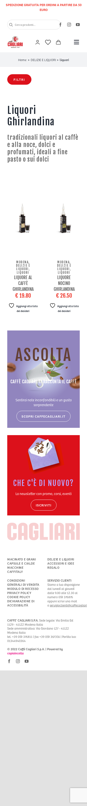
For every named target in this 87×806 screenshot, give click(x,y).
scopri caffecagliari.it (43, 416)
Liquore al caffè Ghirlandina (23, 283)
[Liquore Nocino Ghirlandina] (64, 219)
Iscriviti (43, 505)
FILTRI (19, 79)
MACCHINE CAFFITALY (15, 570)
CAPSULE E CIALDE (21, 563)
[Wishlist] (48, 42)
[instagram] (69, 25)
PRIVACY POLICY (19, 593)
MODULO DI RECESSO (23, 589)
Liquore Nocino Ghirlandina (64, 283)
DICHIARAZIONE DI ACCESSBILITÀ (20, 603)
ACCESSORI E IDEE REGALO (60, 565)
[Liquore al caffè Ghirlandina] (23, 219)
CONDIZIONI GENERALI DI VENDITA (23, 582)
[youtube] (78, 25)
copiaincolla (15, 653)
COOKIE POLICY (18, 597)
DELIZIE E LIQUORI (60, 559)
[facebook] (60, 25)
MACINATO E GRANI (21, 559)
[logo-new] (15, 37)
